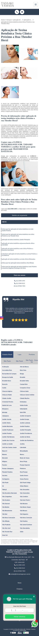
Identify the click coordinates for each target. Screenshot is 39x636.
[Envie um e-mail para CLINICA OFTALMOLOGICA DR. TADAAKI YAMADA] (22, 12)
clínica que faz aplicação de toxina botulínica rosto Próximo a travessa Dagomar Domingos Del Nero (19, 267)
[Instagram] (1, 318)
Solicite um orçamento (19, 215)
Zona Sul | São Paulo (19, 606)
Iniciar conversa (19, 616)
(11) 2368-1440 (12, 209)
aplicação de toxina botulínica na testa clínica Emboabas (18, 259)
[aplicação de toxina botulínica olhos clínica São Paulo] (10, 92)
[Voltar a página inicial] (7, 4)
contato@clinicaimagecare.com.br (20, 574)
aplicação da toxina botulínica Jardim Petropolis (16, 239)
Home (19, 583)
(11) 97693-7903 (20, 286)
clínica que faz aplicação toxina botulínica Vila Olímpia (18, 263)
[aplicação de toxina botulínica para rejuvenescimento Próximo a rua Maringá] (29, 73)
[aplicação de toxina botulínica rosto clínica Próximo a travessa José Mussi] (10, 54)
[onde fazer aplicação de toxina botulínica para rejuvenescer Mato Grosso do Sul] (29, 54)
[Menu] (36, 4)
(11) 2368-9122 (20, 283)
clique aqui (22, 209)
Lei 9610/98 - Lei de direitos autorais (20, 543)
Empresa (19, 589)
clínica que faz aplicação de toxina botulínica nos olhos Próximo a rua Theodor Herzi (18, 235)
